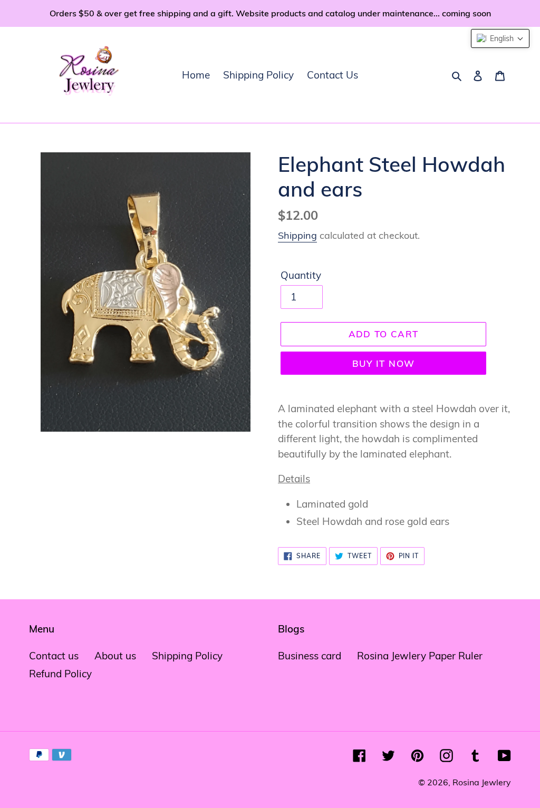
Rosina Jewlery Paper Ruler (420, 655)
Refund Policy (60, 673)
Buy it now (383, 363)
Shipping (297, 235)
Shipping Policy (187, 655)
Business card (309, 655)
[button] (500, 38)
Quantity (301, 275)
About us (115, 655)
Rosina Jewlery (481, 782)
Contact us (54, 655)
